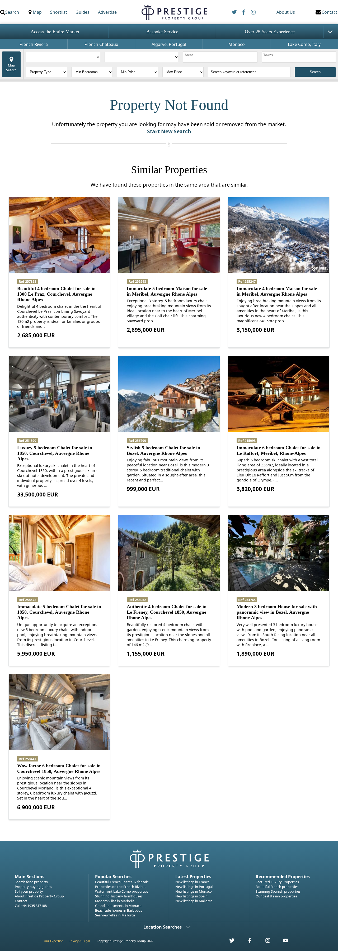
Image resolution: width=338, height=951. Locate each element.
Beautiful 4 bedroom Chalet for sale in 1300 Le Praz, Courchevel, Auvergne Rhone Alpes (56, 294)
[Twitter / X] (234, 12)
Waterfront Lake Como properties (121, 891)
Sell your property (29, 891)
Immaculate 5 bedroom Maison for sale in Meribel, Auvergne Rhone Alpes (167, 291)
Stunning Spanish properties (278, 891)
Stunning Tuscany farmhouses (119, 896)
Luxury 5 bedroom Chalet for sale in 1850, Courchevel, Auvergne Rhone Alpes (54, 453)
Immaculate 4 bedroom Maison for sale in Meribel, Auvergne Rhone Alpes (277, 291)
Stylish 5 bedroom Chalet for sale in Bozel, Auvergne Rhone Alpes (163, 450)
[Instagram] (253, 12)
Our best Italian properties (276, 896)
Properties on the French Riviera (120, 886)
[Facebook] (243, 12)
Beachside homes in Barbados (118, 910)
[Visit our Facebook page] (246, 942)
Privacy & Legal (79, 941)
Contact (21, 900)
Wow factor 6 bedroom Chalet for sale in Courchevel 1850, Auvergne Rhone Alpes (59, 768)
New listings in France (192, 881)
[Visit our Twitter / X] (228, 942)
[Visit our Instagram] (264, 942)
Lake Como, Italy (304, 44)
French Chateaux (101, 44)
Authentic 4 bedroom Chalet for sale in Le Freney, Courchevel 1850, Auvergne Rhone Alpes (166, 612)
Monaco (236, 44)
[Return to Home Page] (174, 12)
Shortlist (58, 12)
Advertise (107, 12)
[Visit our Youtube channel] (282, 942)
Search (12, 12)
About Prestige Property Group (39, 896)
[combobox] (220, 57)
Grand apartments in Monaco (118, 905)
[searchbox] (221, 57)
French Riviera (34, 44)
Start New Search (169, 131)
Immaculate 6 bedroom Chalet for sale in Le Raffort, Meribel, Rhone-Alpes (279, 450)
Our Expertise (53, 941)
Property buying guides (33, 886)
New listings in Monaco (193, 891)
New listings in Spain (191, 896)
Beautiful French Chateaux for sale (122, 881)
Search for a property (31, 881)
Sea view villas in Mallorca (115, 915)
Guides (83, 12)
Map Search (11, 67)
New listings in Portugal (194, 886)
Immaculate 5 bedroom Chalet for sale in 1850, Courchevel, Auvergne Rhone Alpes (59, 612)
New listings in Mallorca (193, 900)
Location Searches (162, 927)
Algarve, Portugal (169, 44)
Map (37, 12)
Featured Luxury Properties (277, 881)
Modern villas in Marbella (114, 900)
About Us (285, 12)
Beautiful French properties (277, 886)
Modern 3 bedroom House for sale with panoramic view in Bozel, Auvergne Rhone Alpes (277, 612)
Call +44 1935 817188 (31, 905)
